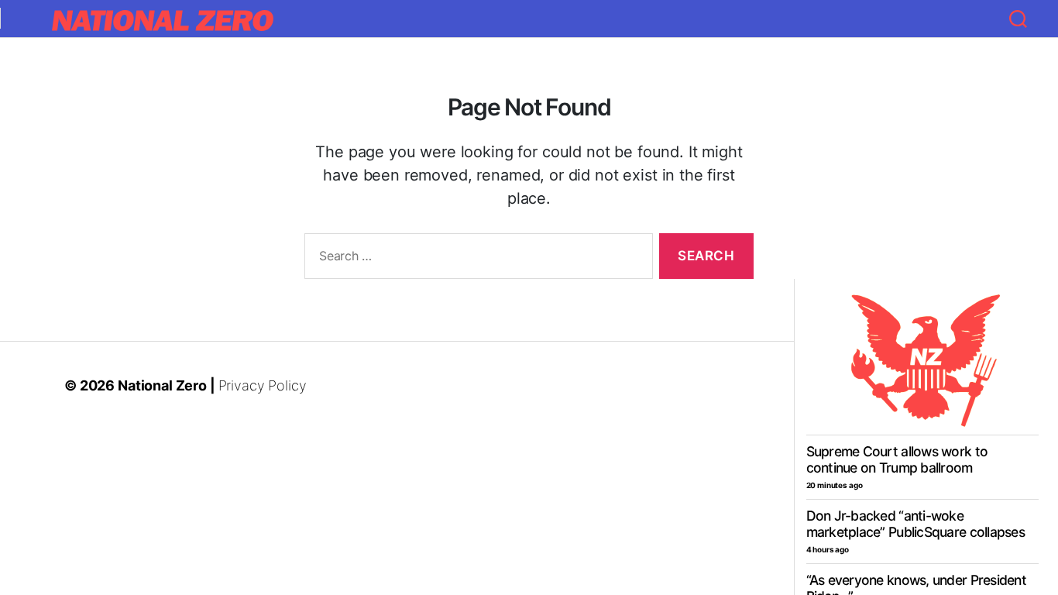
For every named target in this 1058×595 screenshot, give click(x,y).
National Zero (162, 385)
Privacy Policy (262, 385)
